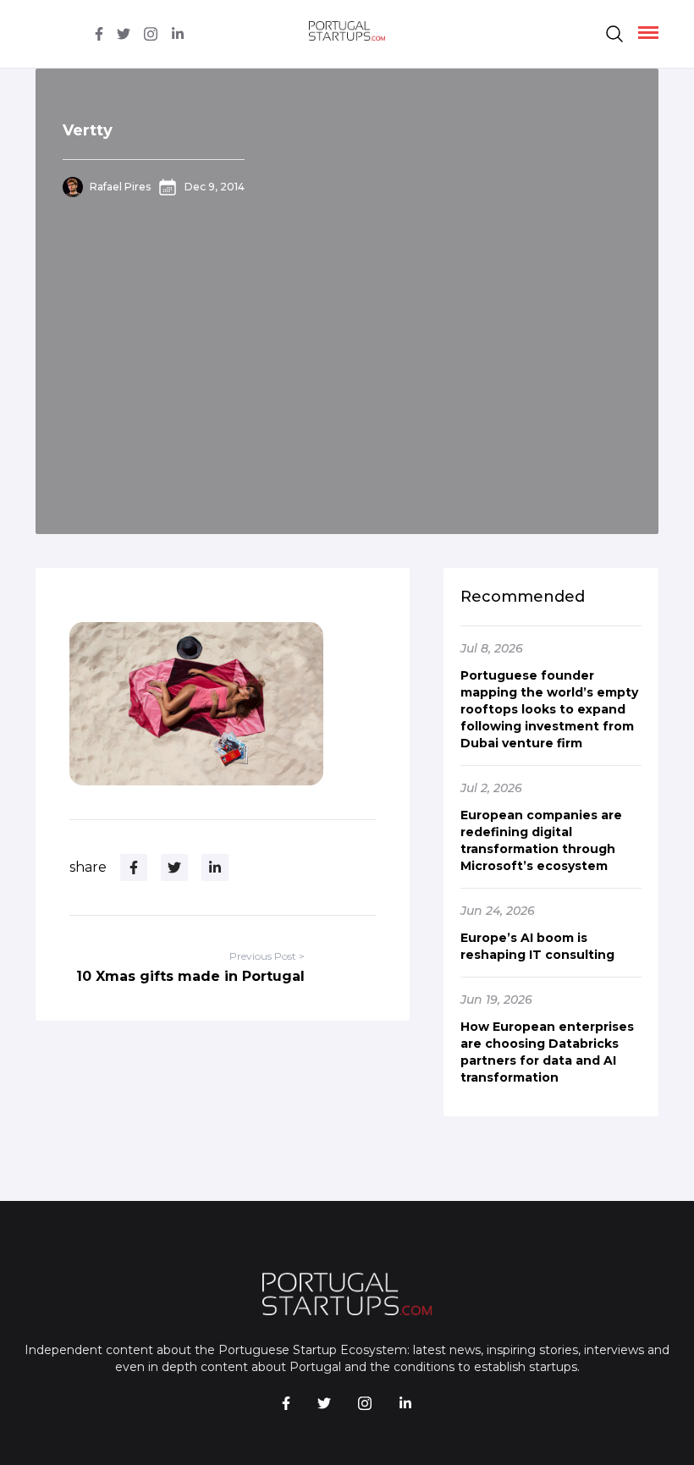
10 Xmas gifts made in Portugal (190, 976)
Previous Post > (267, 956)
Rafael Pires (120, 186)
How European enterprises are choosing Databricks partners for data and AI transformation (547, 1052)
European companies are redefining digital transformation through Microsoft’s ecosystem (541, 840)
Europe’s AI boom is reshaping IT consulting (537, 946)
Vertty (88, 130)
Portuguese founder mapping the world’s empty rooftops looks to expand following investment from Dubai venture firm (549, 709)
